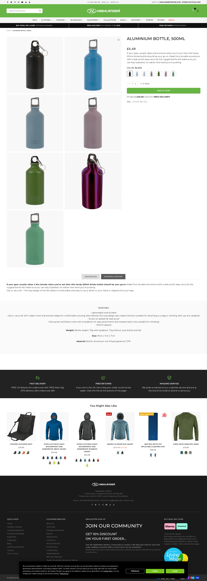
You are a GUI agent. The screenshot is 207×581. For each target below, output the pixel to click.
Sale (109, 414)
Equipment (11, 537)
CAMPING (60, 20)
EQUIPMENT (92, 20)
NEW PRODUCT (146, 414)
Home (9, 30)
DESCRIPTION (91, 277)
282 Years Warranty (54, 557)
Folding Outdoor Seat (21, 444)
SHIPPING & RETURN (113, 277)
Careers (10, 550)
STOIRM (160, 20)
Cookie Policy (52, 550)
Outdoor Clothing (14, 527)
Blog (123, 20)
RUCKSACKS (76, 20)
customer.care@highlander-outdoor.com (117, 500)
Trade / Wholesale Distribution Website (62, 560)
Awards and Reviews (15, 547)
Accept (175, 571)
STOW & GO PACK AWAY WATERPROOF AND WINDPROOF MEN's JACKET (54, 446)
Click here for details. (172, 534)
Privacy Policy (52, 547)
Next (204, 441)
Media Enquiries (52, 553)
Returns (49, 534)
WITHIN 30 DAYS (172, 25)
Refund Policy (52, 537)
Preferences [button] (64, 574)
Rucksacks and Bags (15, 534)
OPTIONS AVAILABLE (34, 25)
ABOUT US (114, 2)
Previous (3, 441)
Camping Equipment (15, 530)
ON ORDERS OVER (103, 25)
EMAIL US (105, 2)
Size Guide (50, 527)
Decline (155, 571)
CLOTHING (46, 20)
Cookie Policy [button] (107, 571)
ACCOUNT (136, 20)
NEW (35, 20)
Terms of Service (53, 543)
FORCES (149, 20)
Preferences (135, 571)
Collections (110, 20)
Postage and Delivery (55, 530)
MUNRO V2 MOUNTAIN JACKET (120, 444)
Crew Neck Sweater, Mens (186, 444)
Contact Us (50, 540)
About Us (50, 523)
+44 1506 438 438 (93, 2)
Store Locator (13, 553)
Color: (134, 68)
